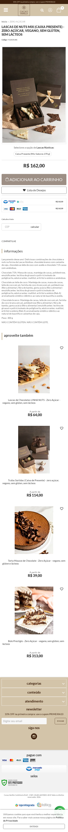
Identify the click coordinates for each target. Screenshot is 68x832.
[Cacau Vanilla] (24, 10)
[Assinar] (60, 721)
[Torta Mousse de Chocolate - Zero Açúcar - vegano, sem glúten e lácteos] (34, 544)
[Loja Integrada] (24, 805)
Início (4, 21)
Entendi (34, 826)
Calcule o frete (8, 219)
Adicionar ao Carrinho (35, 179)
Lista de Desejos (36, 190)
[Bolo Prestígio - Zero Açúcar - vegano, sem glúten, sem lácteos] (34, 624)
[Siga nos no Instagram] (34, 736)
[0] (59, 10)
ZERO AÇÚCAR (17, 21)
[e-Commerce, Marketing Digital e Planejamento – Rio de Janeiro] (44, 804)
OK (35, 226)
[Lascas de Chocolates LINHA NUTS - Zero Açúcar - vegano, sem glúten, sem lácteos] (34, 383)
